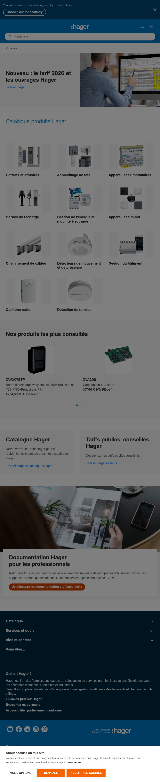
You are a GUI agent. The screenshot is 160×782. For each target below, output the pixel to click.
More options (20, 772)
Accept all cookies (86, 772)
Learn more (74, 762)
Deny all (51, 772)
